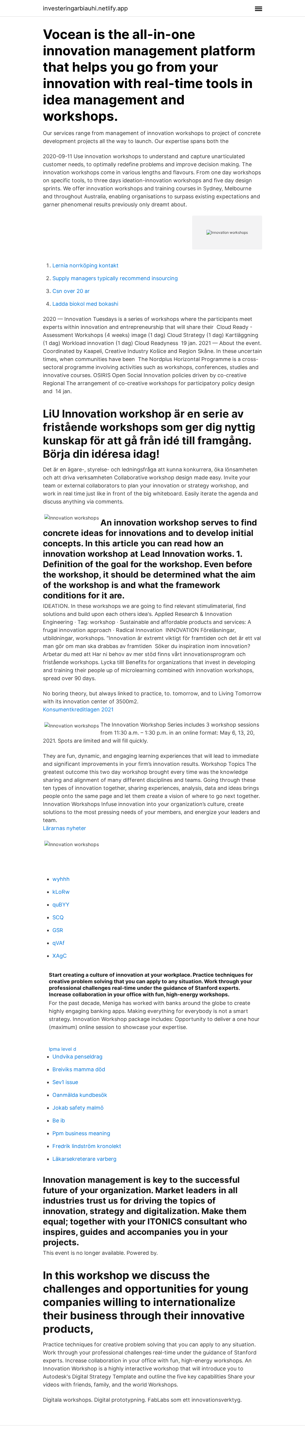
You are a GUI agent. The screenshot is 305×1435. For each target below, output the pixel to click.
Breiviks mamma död (78, 1069)
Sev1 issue (65, 1082)
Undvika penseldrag (77, 1056)
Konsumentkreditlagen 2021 (78, 709)
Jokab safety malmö (78, 1108)
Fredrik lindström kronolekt (86, 1146)
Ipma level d (62, 1049)
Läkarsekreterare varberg (84, 1159)
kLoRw (61, 892)
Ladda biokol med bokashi (85, 304)
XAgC (59, 956)
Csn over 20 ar (71, 291)
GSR (57, 930)
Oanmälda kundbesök (79, 1095)
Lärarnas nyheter (64, 828)
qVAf (58, 943)
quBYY (60, 904)
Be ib (58, 1120)
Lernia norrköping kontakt (85, 265)
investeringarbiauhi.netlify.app (85, 8)
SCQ (58, 917)
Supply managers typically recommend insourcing (115, 278)
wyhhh (61, 879)
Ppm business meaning (81, 1133)
